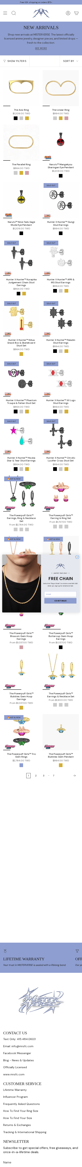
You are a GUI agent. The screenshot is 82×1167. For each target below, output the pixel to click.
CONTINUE (60, 600)
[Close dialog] (77, 557)
